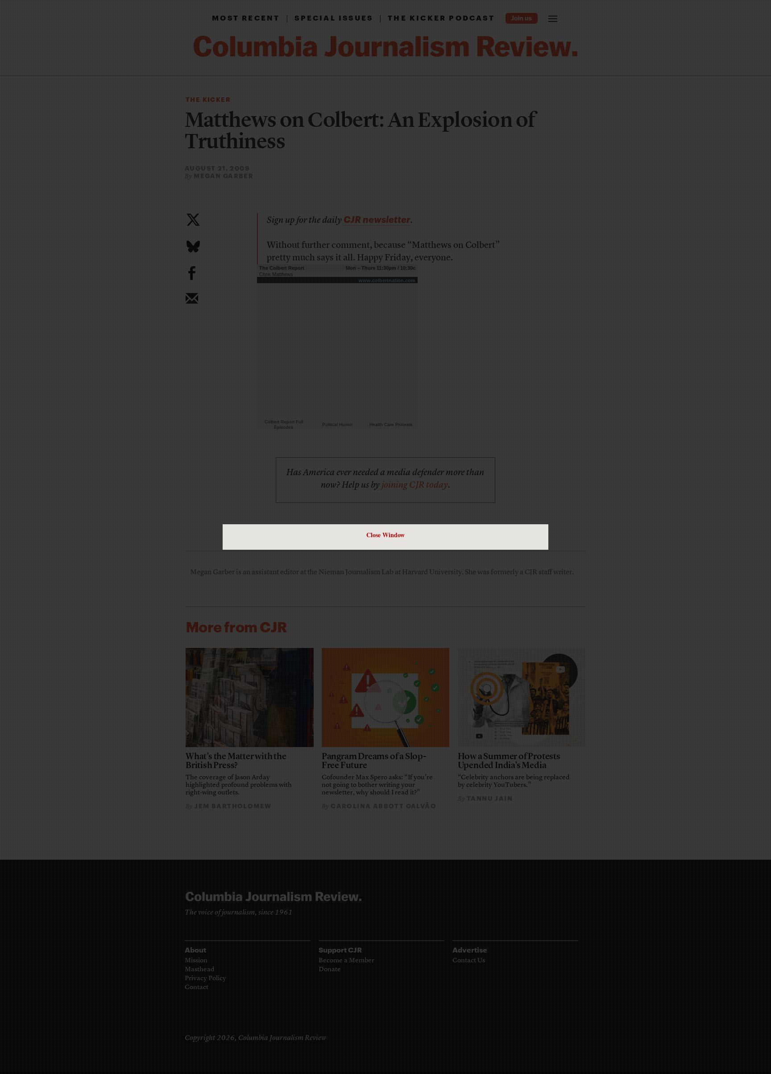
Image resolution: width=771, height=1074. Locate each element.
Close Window (385, 534)
